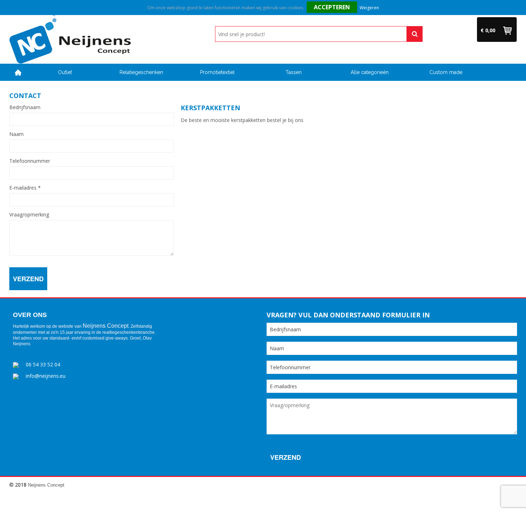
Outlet (65, 72)
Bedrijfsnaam (24, 107)
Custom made (445, 72)
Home (18, 72)
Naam (16, 134)
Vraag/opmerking (29, 214)
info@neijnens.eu (45, 375)
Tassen (294, 72)
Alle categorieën (370, 72)
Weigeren (369, 8)
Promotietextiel (217, 72)
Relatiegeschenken (141, 72)
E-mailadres (25, 187)
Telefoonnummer (29, 161)
